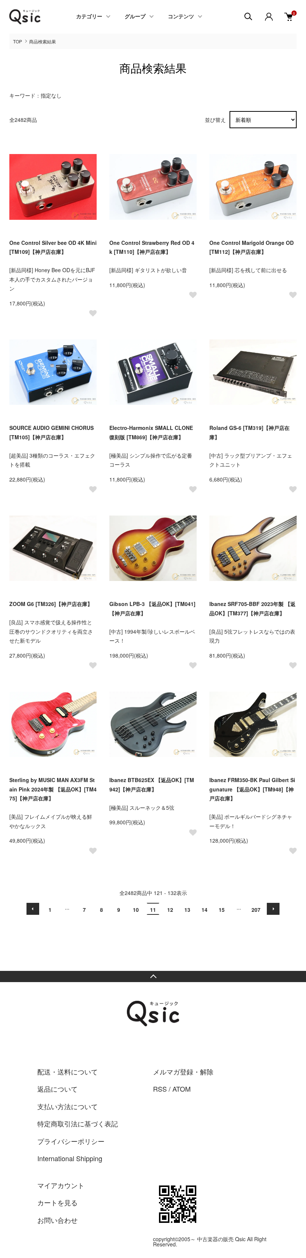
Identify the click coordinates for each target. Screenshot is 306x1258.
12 (170, 909)
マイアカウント (60, 1185)
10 (136, 909)
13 (187, 909)
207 (256, 909)
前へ (32, 909)
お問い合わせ (57, 1220)
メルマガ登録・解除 (183, 1071)
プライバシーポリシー (70, 1141)
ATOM (181, 1089)
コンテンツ (181, 17)
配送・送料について (67, 1071)
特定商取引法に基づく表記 (77, 1123)
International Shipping (69, 1158)
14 (204, 909)
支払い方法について (67, 1106)
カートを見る (57, 1202)
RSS (160, 1089)
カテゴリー (89, 17)
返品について (57, 1089)
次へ (273, 909)
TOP (17, 41)
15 (222, 909)
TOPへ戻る (153, 976)
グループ (135, 17)
